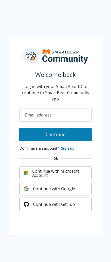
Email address (39, 115)
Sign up (68, 148)
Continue (55, 134)
